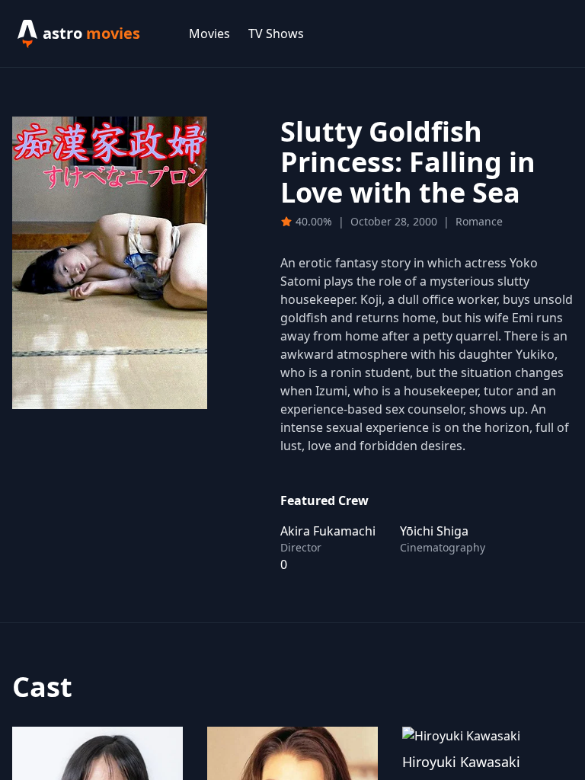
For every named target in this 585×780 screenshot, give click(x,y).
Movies (209, 33)
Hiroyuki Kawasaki (461, 762)
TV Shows (276, 33)
